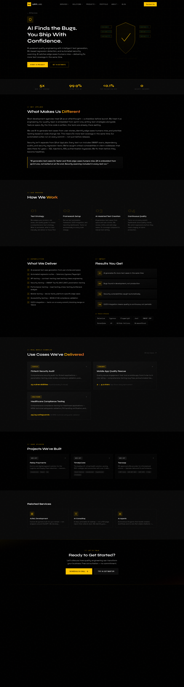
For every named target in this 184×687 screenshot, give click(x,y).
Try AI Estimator (106, 571)
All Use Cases (149, 353)
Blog (124, 4)
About (114, 4)
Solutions (77, 4)
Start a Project (37, 65)
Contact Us (150, 4)
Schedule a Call (77, 571)
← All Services (32, 13)
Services (63, 4)
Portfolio (104, 4)
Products (90, 4)
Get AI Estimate (59, 65)
